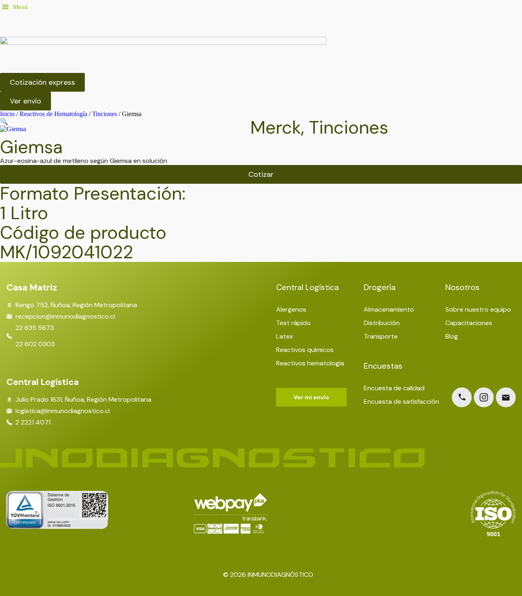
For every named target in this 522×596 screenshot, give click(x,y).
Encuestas (383, 366)
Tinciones (104, 113)
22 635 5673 (34, 328)
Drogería (380, 287)
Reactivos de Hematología (53, 113)
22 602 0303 (35, 344)
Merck (275, 127)
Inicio (7, 113)
